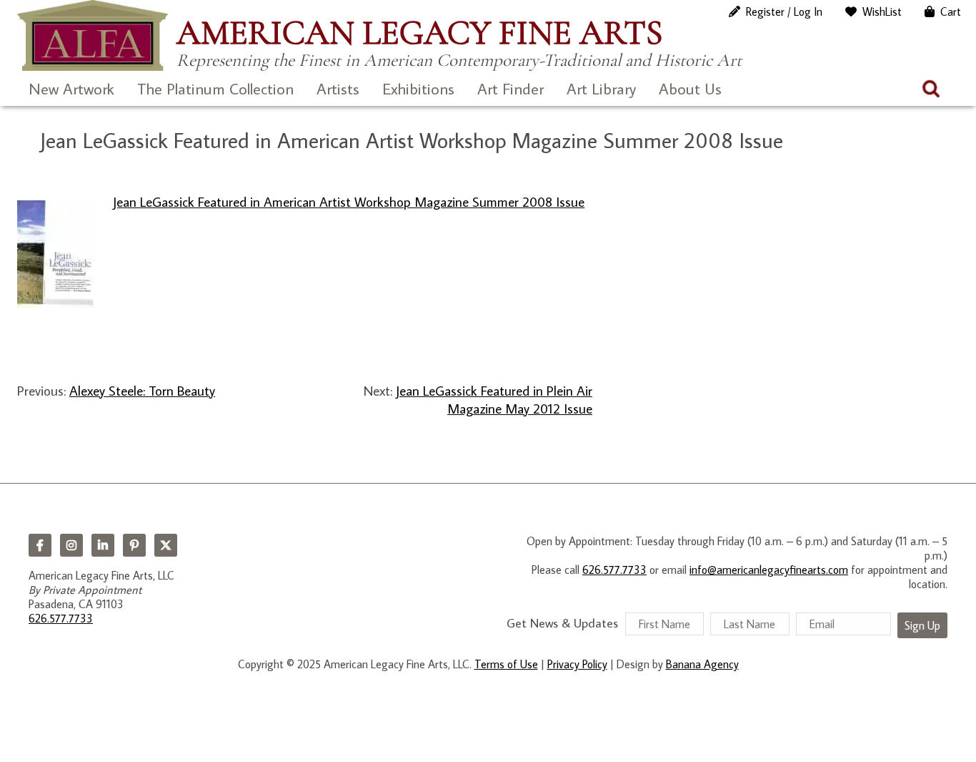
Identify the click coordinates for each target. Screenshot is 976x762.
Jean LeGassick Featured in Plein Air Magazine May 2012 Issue (494, 399)
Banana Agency (702, 664)
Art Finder (510, 88)
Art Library (601, 88)
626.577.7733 (61, 618)
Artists (338, 88)
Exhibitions (418, 88)
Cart (950, 11)
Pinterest (134, 545)
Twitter (165, 545)
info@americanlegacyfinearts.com (768, 569)
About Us (690, 88)
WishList (882, 11)
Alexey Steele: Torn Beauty (142, 390)
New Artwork (71, 88)
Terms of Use (506, 664)
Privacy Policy (577, 664)
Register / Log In (784, 11)
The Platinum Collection (215, 88)
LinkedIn (102, 545)
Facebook (40, 545)
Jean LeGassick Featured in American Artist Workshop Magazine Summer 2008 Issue (348, 201)
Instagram (71, 545)
